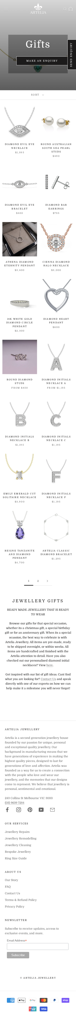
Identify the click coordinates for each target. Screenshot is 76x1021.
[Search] (65, 9)
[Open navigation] (6, 8)
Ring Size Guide (16, 858)
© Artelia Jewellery (38, 978)
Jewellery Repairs (17, 831)
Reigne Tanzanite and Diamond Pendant (20, 554)
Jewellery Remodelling (20, 838)
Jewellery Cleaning (18, 845)
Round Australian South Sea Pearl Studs (56, 148)
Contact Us (48, 679)
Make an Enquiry (42, 60)
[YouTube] (41, 809)
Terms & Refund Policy (21, 900)
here (49, 665)
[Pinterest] (30, 809)
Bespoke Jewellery (18, 851)
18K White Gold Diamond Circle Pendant (19, 323)
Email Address (17, 940)
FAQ (8, 886)
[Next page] (47, 581)
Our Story (11, 880)
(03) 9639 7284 (14, 802)
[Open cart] (70, 9)
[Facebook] (7, 809)
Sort (36, 94)
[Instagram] (18, 809)
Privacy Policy (14, 906)
